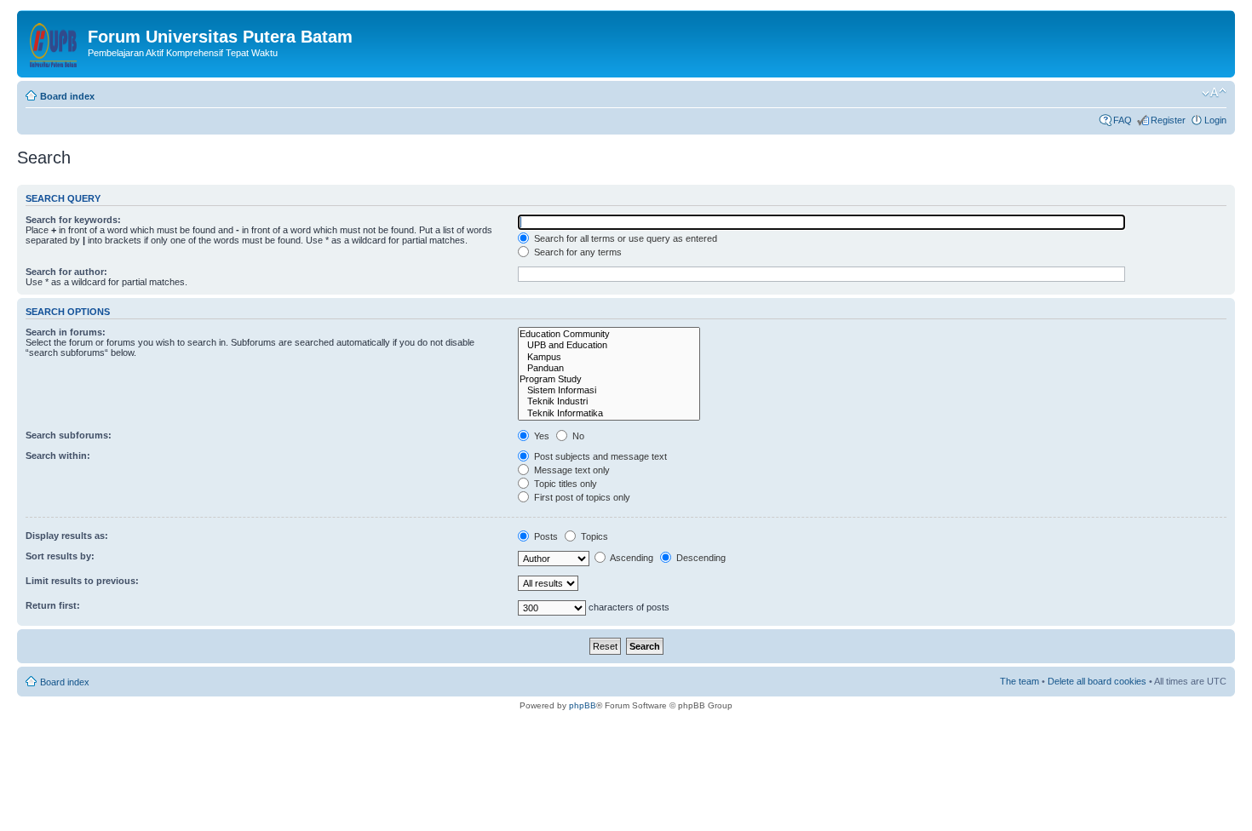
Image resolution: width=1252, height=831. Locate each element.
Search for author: (66, 271)
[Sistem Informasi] (609, 390)
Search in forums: (66, 332)
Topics (593, 536)
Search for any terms (576, 252)
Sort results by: (60, 556)
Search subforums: (69, 435)
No (577, 436)
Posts (544, 536)
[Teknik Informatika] (609, 413)
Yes (540, 436)
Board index (67, 96)
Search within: (58, 455)
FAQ (1122, 120)
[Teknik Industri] (609, 401)
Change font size (1214, 92)
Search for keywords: (73, 220)
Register (1168, 120)
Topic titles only (564, 484)
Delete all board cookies (1097, 681)
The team (1019, 681)
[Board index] (54, 41)
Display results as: (67, 535)
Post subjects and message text (599, 456)
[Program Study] (609, 379)
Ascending (630, 558)
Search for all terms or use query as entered (624, 238)
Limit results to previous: (82, 581)
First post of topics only (580, 497)
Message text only (570, 470)
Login (1215, 120)
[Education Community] (609, 334)
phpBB (582, 705)
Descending (700, 558)
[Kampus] (609, 357)
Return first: (53, 605)
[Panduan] (609, 368)
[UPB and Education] (609, 345)
